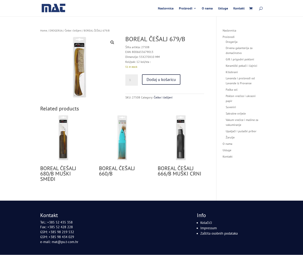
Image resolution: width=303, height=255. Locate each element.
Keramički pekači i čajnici (241, 66)
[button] (112, 42)
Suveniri (231, 107)
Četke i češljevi (73, 30)
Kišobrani (232, 72)
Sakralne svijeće (236, 113)
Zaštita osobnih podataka (219, 233)
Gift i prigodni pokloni (240, 59)
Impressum (208, 228)
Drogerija (231, 42)
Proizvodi (185, 8)
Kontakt (239, 8)
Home (43, 30)
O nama (207, 8)
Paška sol (231, 89)
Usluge (223, 8)
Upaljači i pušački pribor (241, 131)
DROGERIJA (55, 30)
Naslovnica (166, 8)
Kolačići (206, 222)
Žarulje (230, 137)
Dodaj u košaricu (161, 79)
